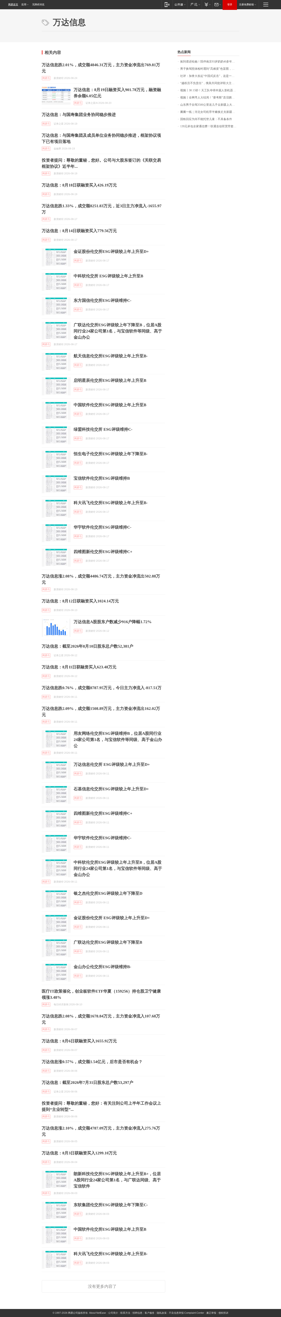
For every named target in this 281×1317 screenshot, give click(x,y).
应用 (23, 4)
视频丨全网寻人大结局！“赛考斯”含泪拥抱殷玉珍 (209, 97)
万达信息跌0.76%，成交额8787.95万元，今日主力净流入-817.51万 (101, 687)
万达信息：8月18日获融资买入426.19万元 (79, 185)
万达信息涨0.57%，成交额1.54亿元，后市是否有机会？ (92, 1061)
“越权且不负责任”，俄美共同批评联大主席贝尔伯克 (209, 83)
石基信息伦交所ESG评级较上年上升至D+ (111, 789)
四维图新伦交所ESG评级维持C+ (103, 551)
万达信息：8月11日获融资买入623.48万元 (79, 667)
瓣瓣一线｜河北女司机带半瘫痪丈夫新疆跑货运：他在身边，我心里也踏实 (209, 111)
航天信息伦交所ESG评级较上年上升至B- (111, 356)
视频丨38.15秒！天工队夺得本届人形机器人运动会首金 (209, 90)
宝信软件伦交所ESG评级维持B (102, 478)
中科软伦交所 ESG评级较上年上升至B (108, 276)
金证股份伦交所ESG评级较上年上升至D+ (111, 251)
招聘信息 (137, 1312)
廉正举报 (211, 1312)
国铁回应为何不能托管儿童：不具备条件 (206, 119)
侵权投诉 (223, 1312)
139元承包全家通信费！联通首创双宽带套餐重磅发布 (209, 126)
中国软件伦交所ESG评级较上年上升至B (110, 405)
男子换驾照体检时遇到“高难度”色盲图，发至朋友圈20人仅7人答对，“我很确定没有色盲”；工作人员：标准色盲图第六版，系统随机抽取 (209, 68)
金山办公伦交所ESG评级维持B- (102, 966)
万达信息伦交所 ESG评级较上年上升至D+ (112, 764)
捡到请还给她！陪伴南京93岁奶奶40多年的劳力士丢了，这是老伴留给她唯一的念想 (209, 61)
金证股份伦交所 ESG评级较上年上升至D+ (112, 917)
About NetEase (97, 1312)
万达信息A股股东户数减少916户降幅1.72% (113, 621)
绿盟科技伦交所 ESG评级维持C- (103, 429)
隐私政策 (162, 1312)
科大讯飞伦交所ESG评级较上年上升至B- (111, 502)
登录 (229, 4)
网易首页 (13, 4)
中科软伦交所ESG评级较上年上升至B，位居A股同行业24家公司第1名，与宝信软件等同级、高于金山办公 (118, 868)
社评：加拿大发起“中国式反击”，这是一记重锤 (209, 76)
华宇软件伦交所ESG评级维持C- (102, 527)
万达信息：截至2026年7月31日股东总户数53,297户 (87, 1082)
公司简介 (113, 1312)
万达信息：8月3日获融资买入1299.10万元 (79, 1153)
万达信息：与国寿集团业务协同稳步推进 (79, 114)
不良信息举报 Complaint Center (186, 1312)
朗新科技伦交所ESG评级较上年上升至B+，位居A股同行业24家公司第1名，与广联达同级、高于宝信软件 (117, 1179)
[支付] (207, 4)
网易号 (46, 78)
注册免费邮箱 (246, 4)
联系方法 (125, 1312)
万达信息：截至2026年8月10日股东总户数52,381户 (87, 646)
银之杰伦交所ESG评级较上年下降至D (108, 893)
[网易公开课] (180, 4)
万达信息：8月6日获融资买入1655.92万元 (79, 1041)
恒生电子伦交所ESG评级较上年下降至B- (111, 453)
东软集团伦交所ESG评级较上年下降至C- (111, 1204)
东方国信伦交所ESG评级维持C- (102, 300)
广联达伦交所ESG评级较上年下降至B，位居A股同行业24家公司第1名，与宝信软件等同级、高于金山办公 (118, 331)
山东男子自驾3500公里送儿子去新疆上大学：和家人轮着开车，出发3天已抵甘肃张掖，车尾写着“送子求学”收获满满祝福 (209, 104)
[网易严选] (194, 4)
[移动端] (167, 4)
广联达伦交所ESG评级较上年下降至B (108, 942)
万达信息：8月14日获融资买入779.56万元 (79, 230)
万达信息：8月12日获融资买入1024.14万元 (80, 601)
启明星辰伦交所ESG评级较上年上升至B (110, 380)
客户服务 (149, 1312)
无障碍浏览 (38, 4)
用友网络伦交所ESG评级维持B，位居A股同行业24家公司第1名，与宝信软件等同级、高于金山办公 (118, 739)
